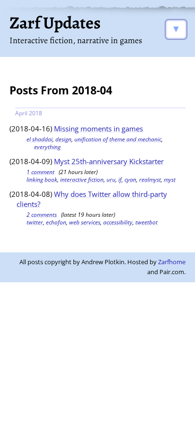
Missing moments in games (98, 128)
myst (170, 179)
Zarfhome (172, 262)
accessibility (118, 222)
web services (84, 222)
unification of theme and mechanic (117, 139)
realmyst (150, 179)
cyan (130, 179)
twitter (35, 222)
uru (110, 179)
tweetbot (146, 222)
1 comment (40, 172)
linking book (42, 179)
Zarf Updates (55, 22)
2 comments (42, 215)
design (63, 139)
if (120, 179)
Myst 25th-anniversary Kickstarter (109, 161)
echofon (56, 222)
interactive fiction (82, 179)
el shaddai (40, 139)
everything (47, 147)
